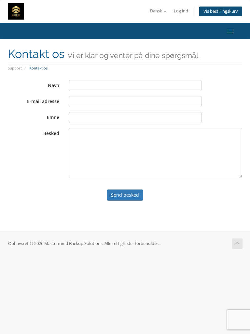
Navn (53, 85)
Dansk (156, 11)
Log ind (181, 11)
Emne (53, 117)
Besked (51, 133)
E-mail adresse (43, 101)
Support (15, 68)
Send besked (125, 195)
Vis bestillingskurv (220, 11)
